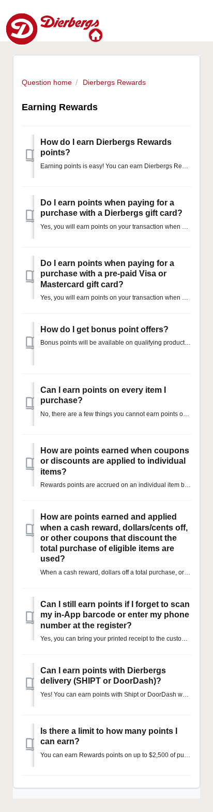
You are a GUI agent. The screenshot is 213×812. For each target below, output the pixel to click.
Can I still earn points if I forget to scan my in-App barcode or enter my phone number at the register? (115, 615)
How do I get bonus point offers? (104, 329)
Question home (47, 82)
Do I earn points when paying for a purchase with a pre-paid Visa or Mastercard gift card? (107, 274)
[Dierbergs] (96, 35)
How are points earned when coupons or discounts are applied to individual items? (114, 461)
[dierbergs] (52, 28)
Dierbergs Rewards (114, 82)
